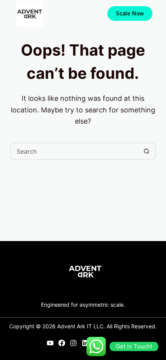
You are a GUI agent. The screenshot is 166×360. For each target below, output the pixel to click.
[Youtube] (50, 343)
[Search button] (146, 151)
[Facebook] (62, 343)
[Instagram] (73, 343)
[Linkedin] (85, 343)
